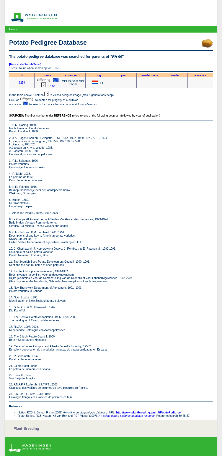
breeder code (149, 75)
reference (200, 75)
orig (98, 75)
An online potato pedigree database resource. (127, 415)
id (22, 75)
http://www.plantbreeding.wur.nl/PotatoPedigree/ (148, 412)
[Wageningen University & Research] (34, 20)
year (124, 75)
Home (13, 29)
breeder (175, 75)
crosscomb (72, 75)
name (47, 75)
